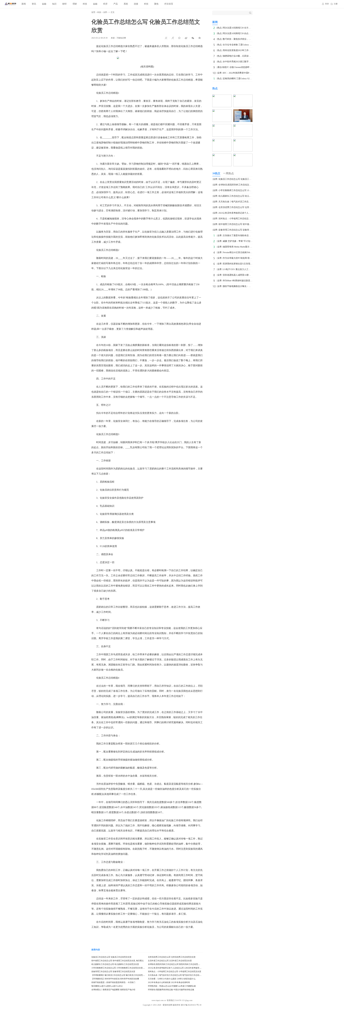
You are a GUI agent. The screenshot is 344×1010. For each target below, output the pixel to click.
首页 (93, 12)
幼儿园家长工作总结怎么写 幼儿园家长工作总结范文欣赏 (115, 964)
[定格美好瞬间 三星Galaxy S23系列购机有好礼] (222, 141)
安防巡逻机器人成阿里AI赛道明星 (239, 275)
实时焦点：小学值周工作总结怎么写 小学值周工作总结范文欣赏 (174, 972)
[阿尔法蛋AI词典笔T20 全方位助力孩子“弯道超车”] (222, 96)
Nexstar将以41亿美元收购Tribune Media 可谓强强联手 (248, 252)
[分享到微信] (192, 38)
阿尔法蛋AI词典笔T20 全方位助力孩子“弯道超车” (246, 28)
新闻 (24, 4)
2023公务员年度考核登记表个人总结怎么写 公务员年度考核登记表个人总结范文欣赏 (183, 968)
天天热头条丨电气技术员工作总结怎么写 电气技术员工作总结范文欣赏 (177, 975)
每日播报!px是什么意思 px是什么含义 (107, 986)
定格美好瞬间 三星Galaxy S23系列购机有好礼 (244, 78)
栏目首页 (168, 4)
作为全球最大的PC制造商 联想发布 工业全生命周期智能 (249, 258)
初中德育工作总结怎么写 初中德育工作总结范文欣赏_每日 (246, 224)
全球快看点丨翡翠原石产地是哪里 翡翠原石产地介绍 (113, 990)
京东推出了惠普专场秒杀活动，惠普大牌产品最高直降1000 (251, 235)
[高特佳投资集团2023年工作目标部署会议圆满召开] (242, 111)
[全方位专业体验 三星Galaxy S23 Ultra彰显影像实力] (222, 111)
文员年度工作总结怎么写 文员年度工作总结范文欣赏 (170, 961)
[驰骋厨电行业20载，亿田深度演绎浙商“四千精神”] (222, 126)
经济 (105, 4)
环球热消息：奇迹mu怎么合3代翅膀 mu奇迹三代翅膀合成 (172, 986)
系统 (126, 4)
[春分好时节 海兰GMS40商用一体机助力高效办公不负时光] (222, 155)
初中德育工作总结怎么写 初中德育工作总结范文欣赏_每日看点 (117, 961)
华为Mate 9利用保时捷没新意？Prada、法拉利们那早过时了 (251, 280)
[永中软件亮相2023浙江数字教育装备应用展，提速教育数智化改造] (242, 126)
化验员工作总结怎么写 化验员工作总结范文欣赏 (111, 957)
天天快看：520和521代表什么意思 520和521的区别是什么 (172, 979)
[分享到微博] (186, 38)
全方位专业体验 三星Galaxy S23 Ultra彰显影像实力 (246, 45)
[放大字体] (172, 38)
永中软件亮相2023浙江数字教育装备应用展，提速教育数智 (251, 61)
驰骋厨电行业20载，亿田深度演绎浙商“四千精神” (246, 56)
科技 (85, 4)
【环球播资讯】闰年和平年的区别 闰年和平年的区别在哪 (115, 979)
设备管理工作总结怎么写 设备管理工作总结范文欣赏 (113, 972)
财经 (64, 4)
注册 (336, 4)
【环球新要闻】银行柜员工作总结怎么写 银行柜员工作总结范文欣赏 (119, 975)
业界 (105, 12)
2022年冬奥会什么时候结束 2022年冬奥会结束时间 (169, 982)
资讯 (34, 4)
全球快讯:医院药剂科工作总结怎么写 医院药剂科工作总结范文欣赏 (176, 964)
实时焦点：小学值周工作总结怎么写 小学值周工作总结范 (245, 218)
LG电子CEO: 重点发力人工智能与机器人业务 (244, 269)
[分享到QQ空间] (199, 38)
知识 (54, 4)
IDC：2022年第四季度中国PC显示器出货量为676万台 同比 (250, 73)
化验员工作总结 (115, 935)
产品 (115, 4)
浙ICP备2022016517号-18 (191, 1005)
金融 (44, 4)
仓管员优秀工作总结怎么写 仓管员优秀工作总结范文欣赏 (172, 957)
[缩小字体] (166, 38)
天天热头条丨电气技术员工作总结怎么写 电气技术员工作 (245, 201)
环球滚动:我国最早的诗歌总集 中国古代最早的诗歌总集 (171, 990)
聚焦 (156, 4)
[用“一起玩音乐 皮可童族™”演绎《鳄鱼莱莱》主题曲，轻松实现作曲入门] (242, 141)
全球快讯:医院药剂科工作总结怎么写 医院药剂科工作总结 (245, 185)
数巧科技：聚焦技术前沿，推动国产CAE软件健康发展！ (250, 39)
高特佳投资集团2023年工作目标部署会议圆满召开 (246, 50)
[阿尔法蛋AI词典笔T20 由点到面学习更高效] (242, 96)
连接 (136, 4)
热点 (219, 28)
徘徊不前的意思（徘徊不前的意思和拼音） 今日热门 (113, 982)
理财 (75, 4)
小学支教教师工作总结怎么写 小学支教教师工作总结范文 (245, 190)
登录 (327, 4)
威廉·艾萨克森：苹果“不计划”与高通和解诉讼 (244, 241)
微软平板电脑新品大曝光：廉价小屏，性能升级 (245, 286)
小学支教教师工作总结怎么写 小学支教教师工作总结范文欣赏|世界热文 (121, 968)
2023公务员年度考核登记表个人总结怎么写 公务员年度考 (245, 213)
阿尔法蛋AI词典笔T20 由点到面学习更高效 (243, 33)
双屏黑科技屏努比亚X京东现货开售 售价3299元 (245, 264)
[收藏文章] (179, 38)
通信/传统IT (222, 67)
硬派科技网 (167, 1005)
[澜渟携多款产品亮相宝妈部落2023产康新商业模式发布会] (242, 155)
